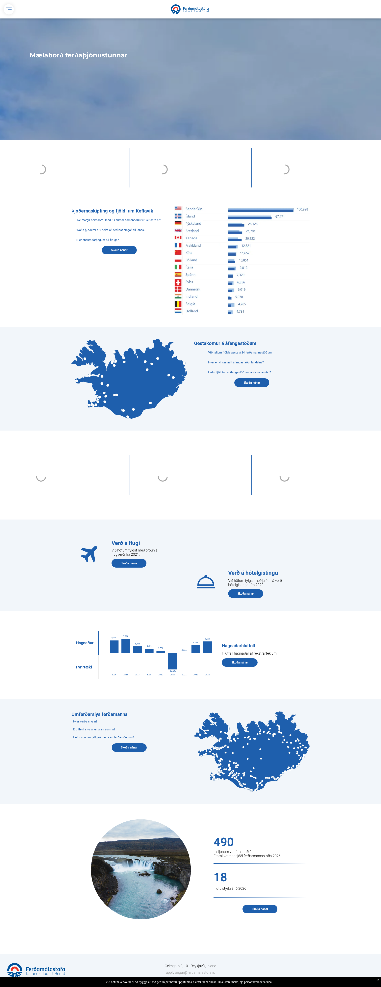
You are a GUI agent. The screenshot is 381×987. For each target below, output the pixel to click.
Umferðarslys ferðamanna (99, 714)
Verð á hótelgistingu (253, 573)
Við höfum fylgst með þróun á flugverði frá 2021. (135, 552)
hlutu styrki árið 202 (229, 888)
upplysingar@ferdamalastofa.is (190, 972)
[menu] (9, 9)
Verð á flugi (126, 543)
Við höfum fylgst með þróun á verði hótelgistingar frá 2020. (255, 582)
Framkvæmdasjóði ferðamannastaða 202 (246, 856)
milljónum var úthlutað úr (233, 852)
